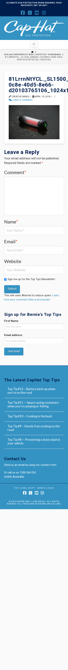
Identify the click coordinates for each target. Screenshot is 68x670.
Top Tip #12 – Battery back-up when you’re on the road (31, 390)
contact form (48, 465)
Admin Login (45, 488)
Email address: (13, 335)
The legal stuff (24, 488)
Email (11, 241)
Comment (15, 172)
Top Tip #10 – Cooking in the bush (29, 416)
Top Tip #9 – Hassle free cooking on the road (33, 428)
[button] (34, 44)
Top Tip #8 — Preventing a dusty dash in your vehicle (33, 441)
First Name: (11, 321)
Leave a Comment (22, 100)
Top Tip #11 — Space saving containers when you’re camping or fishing (33, 404)
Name (11, 221)
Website (12, 261)
